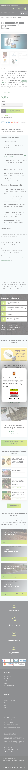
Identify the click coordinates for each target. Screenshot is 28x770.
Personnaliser (14, 395)
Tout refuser (14, 392)
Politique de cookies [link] (14, 398)
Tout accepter (14, 389)
